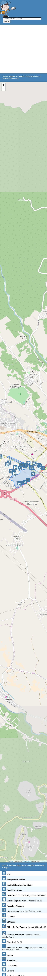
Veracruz (14, 79)
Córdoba (6, 79)
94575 (38, 76)
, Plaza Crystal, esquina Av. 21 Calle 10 (26, 895)
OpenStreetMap (27, 861)
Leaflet (11, 861)
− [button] (3, 88)
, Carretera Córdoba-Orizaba (24, 911)
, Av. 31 (14, 942)
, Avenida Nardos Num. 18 (24, 901)
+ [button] (3, 85)
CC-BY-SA (43, 861)
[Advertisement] (23, 49)
